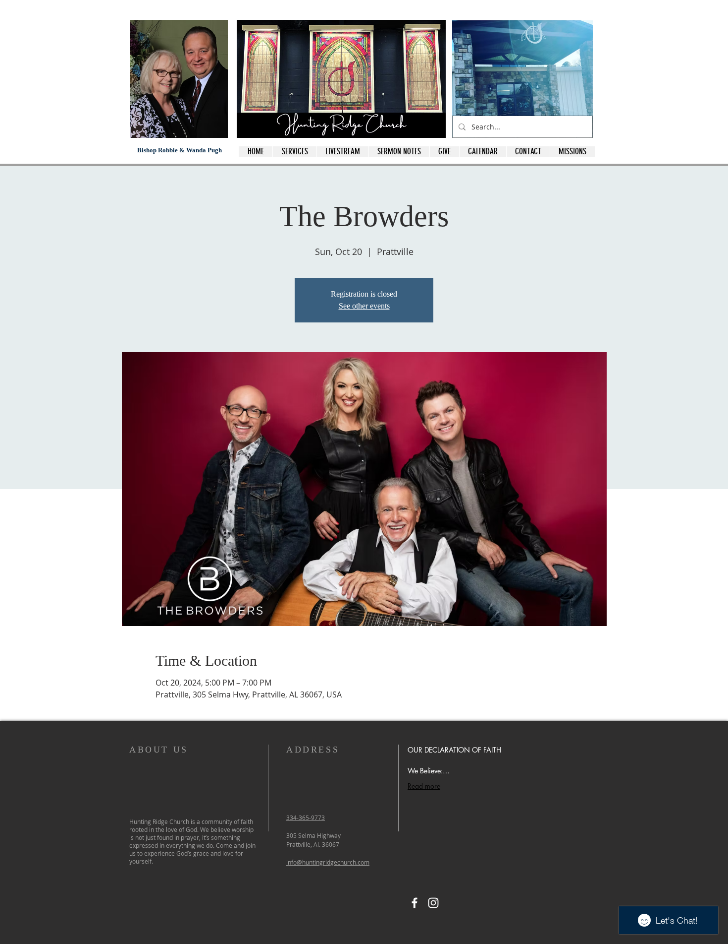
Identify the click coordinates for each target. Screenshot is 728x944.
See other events (364, 306)
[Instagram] (433, 903)
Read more (424, 786)
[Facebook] (414, 903)
